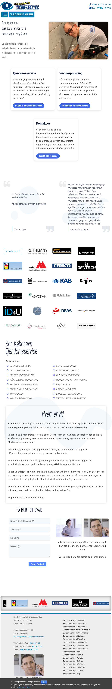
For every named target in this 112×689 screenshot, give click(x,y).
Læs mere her (24, 687)
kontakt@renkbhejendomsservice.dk (29, 637)
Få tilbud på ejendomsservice (28, 105)
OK (43, 682)
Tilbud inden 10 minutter (21, 14)
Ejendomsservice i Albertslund (74, 664)
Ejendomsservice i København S (75, 642)
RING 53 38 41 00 (101, 4)
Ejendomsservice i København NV (75, 645)
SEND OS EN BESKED (29, 650)
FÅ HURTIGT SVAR (101, 8)
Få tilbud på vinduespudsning (75, 105)
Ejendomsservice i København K (75, 623)
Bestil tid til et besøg (48, 156)
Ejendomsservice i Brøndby (73, 658)
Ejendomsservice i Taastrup (73, 670)
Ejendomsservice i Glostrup (73, 655)
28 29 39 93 (37, 646)
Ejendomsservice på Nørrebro (74, 639)
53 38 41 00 (35, 643)
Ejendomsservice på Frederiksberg (75, 633)
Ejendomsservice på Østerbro (73, 636)
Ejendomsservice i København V (75, 627)
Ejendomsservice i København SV (75, 649)
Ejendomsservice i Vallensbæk (74, 667)
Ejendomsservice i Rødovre (73, 661)
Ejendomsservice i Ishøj (71, 674)
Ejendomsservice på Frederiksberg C (76, 630)
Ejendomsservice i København (74, 620)
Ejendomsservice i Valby (72, 652)
